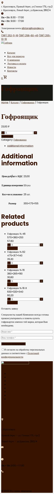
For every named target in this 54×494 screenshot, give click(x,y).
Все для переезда (15, 56)
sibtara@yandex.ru (33, 28)
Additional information (20, 146)
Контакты (12, 71)
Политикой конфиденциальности (20, 355)
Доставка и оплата (16, 63)
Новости (11, 67)
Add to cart (7, 136)
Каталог (11, 52)
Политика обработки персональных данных (29, 395)
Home (4, 102)
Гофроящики (27, 102)
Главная (11, 373)
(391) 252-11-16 (9, 35)
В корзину (12, 248)
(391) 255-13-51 (10, 485)
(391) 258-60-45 (28, 35)
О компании (13, 60)
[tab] (30, 146)
